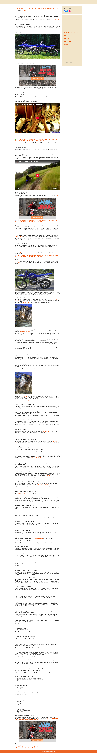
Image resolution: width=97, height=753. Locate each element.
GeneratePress (53, 751)
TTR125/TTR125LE (55, 19)
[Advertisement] (72, 23)
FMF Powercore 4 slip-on (46, 431)
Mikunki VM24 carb (24, 396)
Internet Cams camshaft (39, 538)
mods (30, 15)
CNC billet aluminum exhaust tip (24, 425)
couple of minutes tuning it (36, 457)
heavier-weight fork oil (29, 143)
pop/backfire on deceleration (25, 331)
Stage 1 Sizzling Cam (19, 537)
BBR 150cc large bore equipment (24, 493)
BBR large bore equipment (44, 537)
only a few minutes (26, 302)
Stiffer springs (40, 96)
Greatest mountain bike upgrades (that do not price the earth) (25, 747)
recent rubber (17, 262)
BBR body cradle (20, 252)
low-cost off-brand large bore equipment (23, 510)
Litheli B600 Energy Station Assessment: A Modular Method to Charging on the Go (29, 746)
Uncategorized (18, 745)
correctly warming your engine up (43, 484)
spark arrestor (35, 426)
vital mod (41, 261)
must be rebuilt (50, 475)
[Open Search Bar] (79, 2)
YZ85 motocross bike (19, 236)
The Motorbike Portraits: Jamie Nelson (72, 32)
